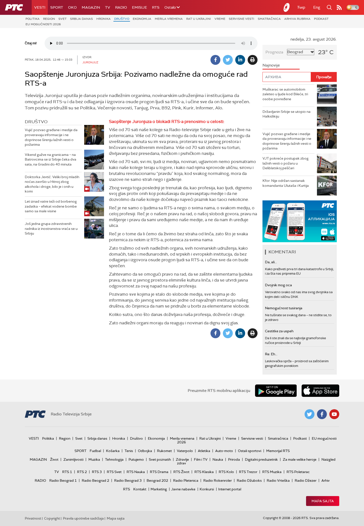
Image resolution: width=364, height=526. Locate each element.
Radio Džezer (305, 480)
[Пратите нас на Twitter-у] (309, 414)
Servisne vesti (241, 19)
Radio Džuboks (249, 480)
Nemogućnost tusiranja (283, 308)
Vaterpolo (185, 451)
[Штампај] (253, 60)
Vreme (219, 19)
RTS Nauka (136, 472)
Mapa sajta (323, 501)
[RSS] (339, 7)
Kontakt (139, 489)
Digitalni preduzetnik (261, 459)
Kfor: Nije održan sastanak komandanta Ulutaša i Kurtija (285, 183)
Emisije (139, 7)
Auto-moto (224, 451)
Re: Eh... (271, 354)
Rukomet (164, 451)
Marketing (159, 489)
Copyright (52, 518)
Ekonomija (142, 19)
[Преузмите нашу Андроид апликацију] (276, 390)
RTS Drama (159, 472)
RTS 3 (97, 472)
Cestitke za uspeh (279, 331)
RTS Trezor (248, 472)
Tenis (129, 451)
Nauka (217, 459)
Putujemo (136, 459)
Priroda (234, 459)
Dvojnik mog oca (278, 285)
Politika (33, 19)
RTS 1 (67, 472)
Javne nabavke (183, 489)
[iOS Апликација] (299, 221)
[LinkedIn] (240, 60)
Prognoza (274, 52)
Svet (62, 19)
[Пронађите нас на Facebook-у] (322, 414)
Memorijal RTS (278, 451)
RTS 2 (82, 472)
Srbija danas (81, 19)
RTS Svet (114, 472)
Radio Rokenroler (217, 480)
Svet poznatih (160, 459)
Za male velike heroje (299, 459)
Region (49, 19)
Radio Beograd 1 (63, 480)
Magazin (91, 7)
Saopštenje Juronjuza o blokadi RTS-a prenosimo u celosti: (166, 121)
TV (107, 7)
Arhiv (325, 480)
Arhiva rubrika (297, 19)
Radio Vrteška (278, 480)
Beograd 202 (157, 480)
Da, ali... (271, 262)
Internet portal (229, 489)
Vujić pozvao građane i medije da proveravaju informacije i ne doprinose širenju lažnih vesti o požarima (51, 137)
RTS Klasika (204, 472)
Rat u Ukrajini (198, 19)
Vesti (39, 7)
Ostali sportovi (249, 451)
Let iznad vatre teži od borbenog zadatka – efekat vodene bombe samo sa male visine (51, 206)
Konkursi (207, 489)
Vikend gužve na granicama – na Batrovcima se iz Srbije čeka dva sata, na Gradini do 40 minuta (50, 159)
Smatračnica (269, 19)
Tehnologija (114, 459)
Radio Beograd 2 (95, 480)
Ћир (301, 7)
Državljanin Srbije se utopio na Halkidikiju (286, 114)
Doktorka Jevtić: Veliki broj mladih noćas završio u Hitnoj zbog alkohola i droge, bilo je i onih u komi (52, 184)
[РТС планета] (287, 7)
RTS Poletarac (298, 472)
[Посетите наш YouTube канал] (334, 414)
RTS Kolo (226, 472)
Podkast (321, 19)
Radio (121, 7)
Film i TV (201, 459)
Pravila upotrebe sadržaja (83, 518)
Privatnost (33, 518)
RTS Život (181, 472)
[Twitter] (228, 60)
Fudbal (95, 451)
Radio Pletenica (185, 480)
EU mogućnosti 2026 (43, 24)
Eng (316, 7)
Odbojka (145, 451)
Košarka (113, 451)
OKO (72, 7)
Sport (56, 7)
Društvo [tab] (36, 122)
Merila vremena (169, 19)
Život (54, 459)
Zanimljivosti (73, 459)
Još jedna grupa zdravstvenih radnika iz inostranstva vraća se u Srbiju (51, 228)
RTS (155, 7)
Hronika (103, 19)
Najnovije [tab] (271, 65)
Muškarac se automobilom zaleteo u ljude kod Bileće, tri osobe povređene (285, 94)
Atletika (204, 451)
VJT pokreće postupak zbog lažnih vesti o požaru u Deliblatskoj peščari (285, 163)
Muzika (94, 459)
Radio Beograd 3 (128, 480)
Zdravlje (182, 459)
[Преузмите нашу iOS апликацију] (320, 390)
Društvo (121, 19)
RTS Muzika (272, 472)
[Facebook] (215, 60)
